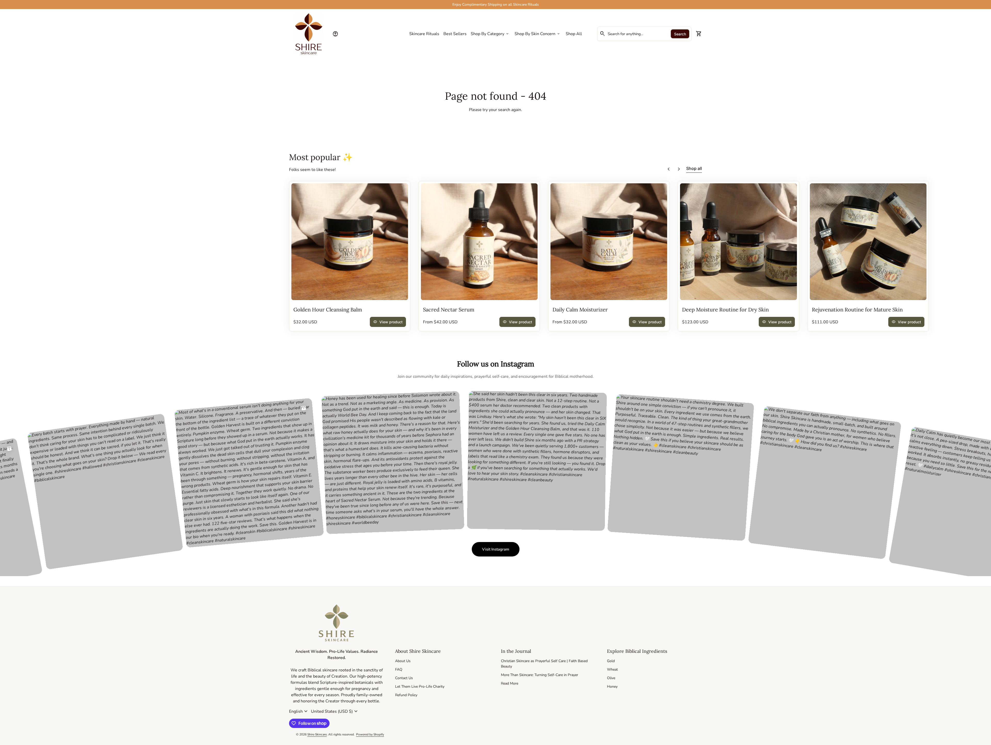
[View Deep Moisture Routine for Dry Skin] (738, 241)
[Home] (308, 33)
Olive (611, 678)
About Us (403, 660)
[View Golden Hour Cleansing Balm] (349, 241)
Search (680, 34)
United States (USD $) (335, 711)
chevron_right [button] (679, 169)
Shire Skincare (317, 734)
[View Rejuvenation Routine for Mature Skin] (868, 241)
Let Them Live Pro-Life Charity (419, 686)
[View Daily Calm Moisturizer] (608, 241)
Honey (612, 686)
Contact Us (404, 678)
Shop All (574, 34)
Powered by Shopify (370, 734)
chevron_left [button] (669, 169)
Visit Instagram (501, 551)
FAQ (398, 669)
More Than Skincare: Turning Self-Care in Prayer (539, 674)
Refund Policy (406, 695)
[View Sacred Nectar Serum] (479, 241)
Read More (509, 683)
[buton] (299, 711)
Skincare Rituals (424, 34)
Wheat (612, 669)
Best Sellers (455, 34)
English (299, 711)
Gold (611, 660)
